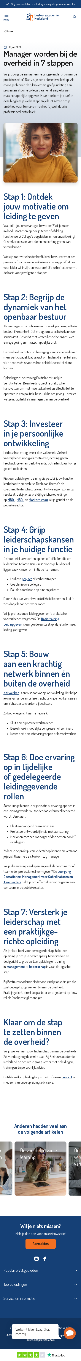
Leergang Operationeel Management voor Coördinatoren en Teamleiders (38, 876)
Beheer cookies (62, 1327)
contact (67, 1077)
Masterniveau (38, 500)
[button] (70, 1333)
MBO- (11, 500)
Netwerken (11, 693)
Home (9, 31)
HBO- (20, 500)
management (15, 966)
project (27, 579)
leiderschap (37, 966)
